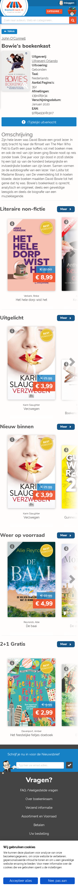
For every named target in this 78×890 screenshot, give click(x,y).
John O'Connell (14, 38)
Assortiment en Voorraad (39, 816)
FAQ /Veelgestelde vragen (39, 790)
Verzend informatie (39, 807)
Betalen (39, 825)
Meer (63, 209)
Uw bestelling (39, 833)
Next (71, 262)
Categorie (53, 11)
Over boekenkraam (39, 799)
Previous (4, 262)
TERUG (11, 31)
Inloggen (69, 3)
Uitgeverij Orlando (45, 61)
